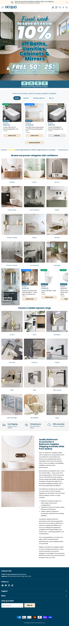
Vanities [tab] (26, 98)
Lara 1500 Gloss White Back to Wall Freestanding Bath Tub (34, 129)
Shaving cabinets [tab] (39, 98)
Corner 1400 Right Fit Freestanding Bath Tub (55, 128)
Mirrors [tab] (51, 98)
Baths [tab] (17, 98)
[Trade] (53, 7)
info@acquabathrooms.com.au (16, 574)
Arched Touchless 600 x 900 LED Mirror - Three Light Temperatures (29, 292)
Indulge (5, 130)
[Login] (63, 7)
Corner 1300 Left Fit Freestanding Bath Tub (10, 128)
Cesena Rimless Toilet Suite (48, 291)
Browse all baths (34, 142)
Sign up (29, 605)
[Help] (56, 7)
